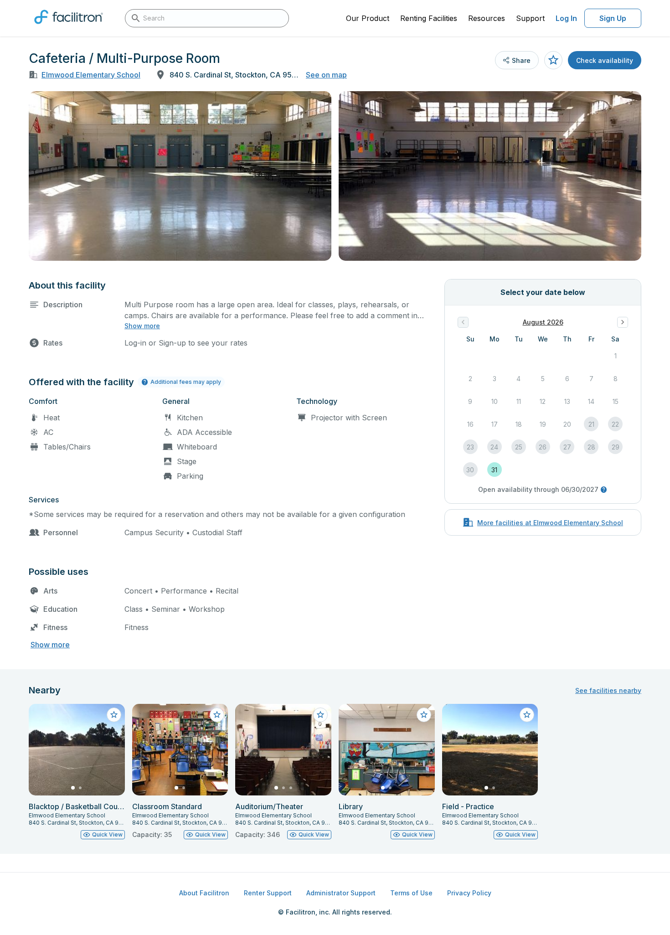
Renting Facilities (428, 18)
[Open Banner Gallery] (180, 176)
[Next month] (622, 322)
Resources (486, 18)
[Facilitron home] (68, 26)
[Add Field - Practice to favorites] (527, 715)
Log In (566, 18)
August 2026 (543, 322)
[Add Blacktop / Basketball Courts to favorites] (114, 715)
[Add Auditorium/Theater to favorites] (320, 715)
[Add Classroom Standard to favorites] (217, 715)
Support (530, 18)
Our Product (367, 18)
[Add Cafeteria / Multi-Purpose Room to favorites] (553, 60)
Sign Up (612, 18)
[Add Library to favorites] (424, 715)
